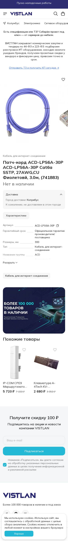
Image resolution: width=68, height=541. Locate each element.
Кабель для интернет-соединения (24, 156)
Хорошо (19, 533)
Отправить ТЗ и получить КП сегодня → (34, 67)
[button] (26, 276)
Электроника (32, 23)
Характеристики (16, 215)
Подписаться (34, 451)
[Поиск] (55, 14)
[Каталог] (5, 14)
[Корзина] (63, 14)
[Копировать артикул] (57, 225)
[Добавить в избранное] (63, 79)
